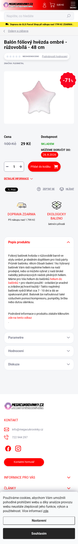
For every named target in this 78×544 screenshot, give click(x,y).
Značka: (14, 63)
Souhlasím (39, 533)
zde (45, 511)
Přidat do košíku (41, 166)
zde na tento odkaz (20, 317)
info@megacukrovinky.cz (27, 429)
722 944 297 (20, 437)
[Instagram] (17, 447)
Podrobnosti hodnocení (54, 56)
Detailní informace (16, 178)
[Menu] (73, 5)
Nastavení (39, 520)
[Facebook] (7, 447)
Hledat (68, 16)
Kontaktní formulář (24, 462)
